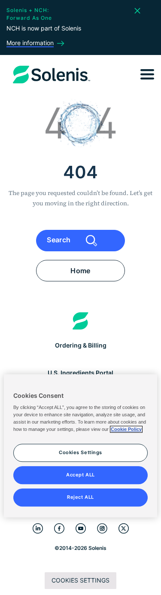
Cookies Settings (80, 580)
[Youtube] (80, 528)
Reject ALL (80, 497)
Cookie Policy (126, 429)
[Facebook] (59, 528)
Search (59, 239)
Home (80, 270)
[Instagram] (102, 528)
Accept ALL (80, 475)
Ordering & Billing (80, 345)
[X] (123, 528)
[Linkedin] (37, 528)
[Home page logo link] (80, 321)
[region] (80, 446)
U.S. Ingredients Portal (80, 372)
